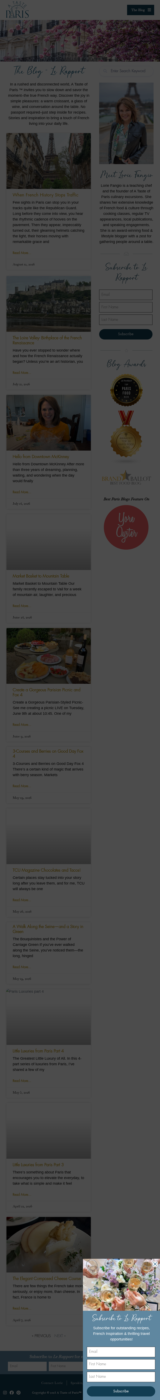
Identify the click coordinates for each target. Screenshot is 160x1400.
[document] (80, 700)
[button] (155, 1264)
